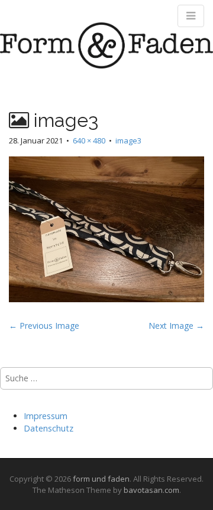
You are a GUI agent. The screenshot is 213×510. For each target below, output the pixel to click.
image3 (128, 140)
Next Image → (176, 325)
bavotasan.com (151, 490)
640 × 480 (89, 140)
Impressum (45, 415)
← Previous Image (44, 325)
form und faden (101, 478)
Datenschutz (48, 428)
